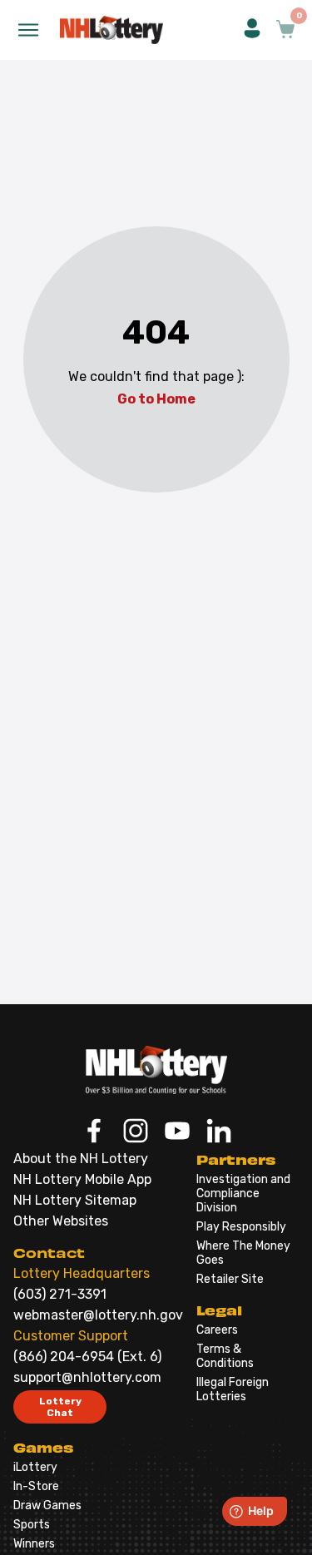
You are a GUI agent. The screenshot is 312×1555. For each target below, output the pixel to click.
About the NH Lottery (80, 1158)
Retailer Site (230, 1279)
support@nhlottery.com (87, 1377)
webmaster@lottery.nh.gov (98, 1315)
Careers (217, 1330)
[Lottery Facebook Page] (94, 1132)
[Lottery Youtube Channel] (177, 1132)
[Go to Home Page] (156, 1070)
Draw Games (47, 1505)
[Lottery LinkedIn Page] (218, 1132)
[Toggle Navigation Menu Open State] (28, 30)
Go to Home (156, 399)
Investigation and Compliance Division (243, 1193)
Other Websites (60, 1221)
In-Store (36, 1486)
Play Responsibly (241, 1227)
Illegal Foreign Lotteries (232, 1389)
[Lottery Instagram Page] (135, 1132)
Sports (31, 1525)
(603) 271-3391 (59, 1294)
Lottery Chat (60, 1407)
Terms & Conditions (225, 1356)
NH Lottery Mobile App (82, 1179)
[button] (252, 30)
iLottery (35, 1467)
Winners (34, 1544)
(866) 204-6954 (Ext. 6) (87, 1356)
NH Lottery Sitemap (74, 1200)
